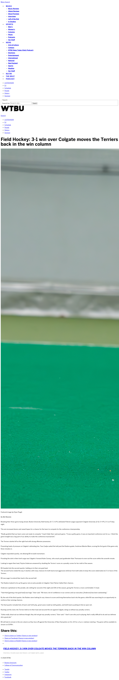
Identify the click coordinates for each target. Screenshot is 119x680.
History (6, 93)
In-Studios (12, 22)
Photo (10, 35)
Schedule (7, 88)
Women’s (11, 29)
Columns (11, 32)
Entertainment (13, 55)
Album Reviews (13, 11)
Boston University (10, 663)
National (11, 61)
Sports (9, 24)
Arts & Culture (13, 45)
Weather (11, 68)
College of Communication (13, 665)
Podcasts (11, 37)
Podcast (10, 79)
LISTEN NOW (9, 83)
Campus (11, 48)
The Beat (10, 76)
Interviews (12, 16)
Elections (11, 53)
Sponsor (7, 96)
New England (13, 63)
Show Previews (13, 14)
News (8, 42)
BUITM (9, 74)
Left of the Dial (13, 19)
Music (9, 6)
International (13, 58)
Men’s (10, 27)
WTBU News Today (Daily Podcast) (20, 50)
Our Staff (11, 40)
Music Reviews (13, 9)
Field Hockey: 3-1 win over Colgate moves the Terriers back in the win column (49, 648)
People (6, 91)
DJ (5, 85)
